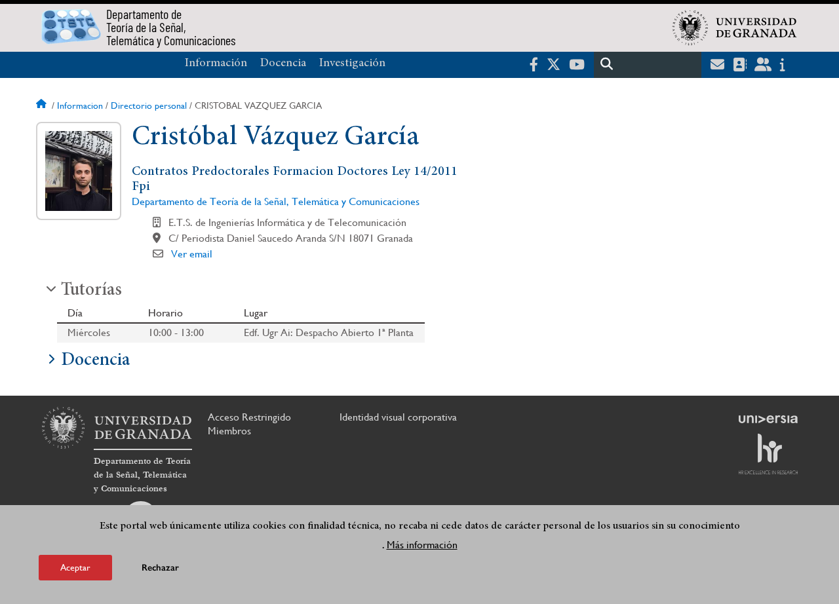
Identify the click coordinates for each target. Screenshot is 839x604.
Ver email (191, 254)
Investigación (352, 63)
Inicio (42, 105)
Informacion (80, 105)
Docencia (283, 63)
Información (216, 63)
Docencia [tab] (95, 361)
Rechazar (160, 567)
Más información (422, 544)
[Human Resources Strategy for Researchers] (768, 454)
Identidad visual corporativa (398, 417)
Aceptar (75, 567)
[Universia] (768, 419)
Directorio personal (149, 105)
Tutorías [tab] (91, 291)
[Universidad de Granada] (735, 27)
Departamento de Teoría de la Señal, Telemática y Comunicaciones (276, 201)
